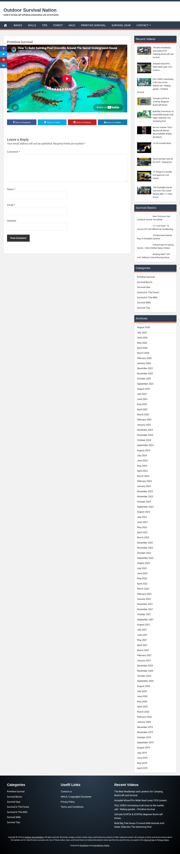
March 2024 (143, 476)
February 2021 (144, 655)
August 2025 (143, 389)
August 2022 (143, 563)
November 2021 (145, 609)
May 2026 (142, 343)
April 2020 (142, 706)
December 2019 (145, 727)
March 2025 (143, 414)
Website (11, 220)
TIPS (44, 25)
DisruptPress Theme (101, 845)
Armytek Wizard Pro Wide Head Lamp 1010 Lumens (140, 800)
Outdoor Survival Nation (30, 10)
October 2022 (144, 553)
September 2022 (145, 558)
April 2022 (142, 583)
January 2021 (144, 660)
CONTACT (142, 25)
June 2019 (142, 758)
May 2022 (142, 578)
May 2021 (142, 640)
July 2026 (142, 332)
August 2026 (143, 327)
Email (11, 205)
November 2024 (145, 435)
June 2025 (142, 399)
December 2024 (145, 430)
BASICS (18, 25)
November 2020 (145, 671)
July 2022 (142, 568)
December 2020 (145, 665)
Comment (13, 151)
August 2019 (143, 747)
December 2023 (145, 491)
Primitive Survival (20, 42)
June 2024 (142, 460)
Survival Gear (143, 287)
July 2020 (142, 691)
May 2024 (142, 465)
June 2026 (142, 337)
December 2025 (145, 368)
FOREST (58, 25)
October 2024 (144, 440)
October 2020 (144, 676)
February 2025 (144, 419)
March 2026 (143, 353)
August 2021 (143, 624)
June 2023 (142, 522)
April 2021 (142, 645)
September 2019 (145, 742)
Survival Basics (144, 282)
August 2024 (143, 450)
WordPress (84, 845)
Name (11, 189)
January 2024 (144, 486)
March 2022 (143, 588)
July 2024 (142, 455)
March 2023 (143, 537)
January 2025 (144, 424)
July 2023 (142, 517)
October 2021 (144, 614)
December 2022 (145, 542)
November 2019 (145, 732)
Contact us (66, 791)
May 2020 (142, 701)
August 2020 (143, 686)
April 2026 (142, 348)
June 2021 (142, 635)
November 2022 (145, 547)
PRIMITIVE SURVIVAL (93, 25)
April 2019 (142, 768)
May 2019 (142, 763)
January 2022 (144, 599)
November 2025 (145, 373)
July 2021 (142, 629)
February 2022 (144, 594)
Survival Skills (144, 302)
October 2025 (144, 378)
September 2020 (145, 681)
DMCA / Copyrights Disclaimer (76, 796)
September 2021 (145, 619)
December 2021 (145, 604)
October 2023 (144, 501)
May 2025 (142, 404)
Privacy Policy (68, 801)
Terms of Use (149, 840)
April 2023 (142, 532)
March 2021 (143, 650)
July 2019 (142, 752)
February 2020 (144, 717)
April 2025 (142, 409)
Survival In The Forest (148, 292)
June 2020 (142, 696)
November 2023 (145, 496)
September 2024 (145, 445)
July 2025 (142, 394)
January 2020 (144, 722)
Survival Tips (143, 307)
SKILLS (32, 25)
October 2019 (144, 737)
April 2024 (142, 471)
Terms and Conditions (72, 807)
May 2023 (142, 527)
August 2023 (143, 512)
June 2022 (142, 573)
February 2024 (144, 481)
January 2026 (144, 363)
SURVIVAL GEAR (121, 25)
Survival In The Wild (147, 297)
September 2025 (145, 383)
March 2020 (143, 711)
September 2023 (145, 506)
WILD (72, 25)
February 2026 (144, 358)
